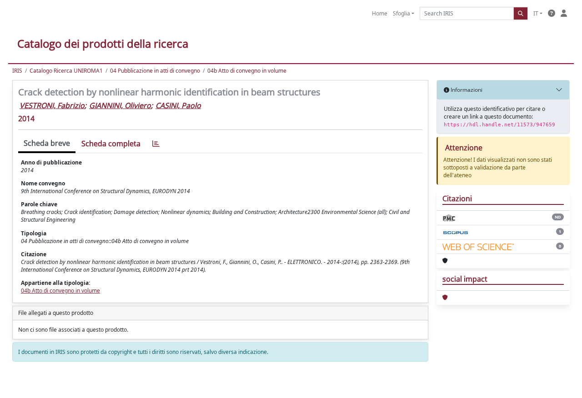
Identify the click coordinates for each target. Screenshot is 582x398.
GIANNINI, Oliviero (120, 105)
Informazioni (465, 90)
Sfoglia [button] (401, 13)
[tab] (156, 143)
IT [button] (535, 13)
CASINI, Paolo (178, 105)
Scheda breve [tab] (47, 143)
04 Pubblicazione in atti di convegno (155, 71)
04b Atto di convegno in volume (246, 71)
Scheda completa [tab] (110, 144)
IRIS (17, 71)
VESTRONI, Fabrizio (52, 105)
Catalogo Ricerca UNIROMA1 (66, 71)
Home (379, 13)
